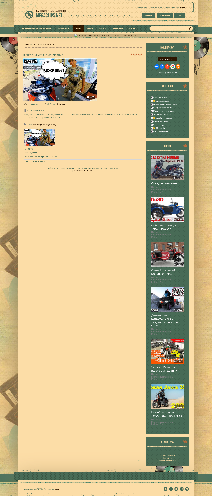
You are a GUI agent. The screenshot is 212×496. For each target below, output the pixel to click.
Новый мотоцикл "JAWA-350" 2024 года (166, 414)
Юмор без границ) (161, 131)
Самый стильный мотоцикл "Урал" (163, 272)
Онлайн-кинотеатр (164, 118)
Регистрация (165, 15)
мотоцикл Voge (50, 124)
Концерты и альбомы (162, 108)
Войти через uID (167, 59)
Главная (148, 15)
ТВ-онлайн (160, 128)
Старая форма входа (167, 72)
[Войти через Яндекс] (167, 66)
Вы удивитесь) (162, 101)
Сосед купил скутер (165, 183)
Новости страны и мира (163, 111)
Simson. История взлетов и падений (164, 369)
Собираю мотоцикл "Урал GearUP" (164, 226)
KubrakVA (61, 104)
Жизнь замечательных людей (165, 104)
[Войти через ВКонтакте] (156, 66)
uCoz (57, 489)
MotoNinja (37, 124)
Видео (36, 44)
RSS (189, 7)
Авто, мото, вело (49, 44)
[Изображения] (39, 137)
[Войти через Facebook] (162, 66)
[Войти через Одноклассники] (178, 66)
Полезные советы (160, 121)
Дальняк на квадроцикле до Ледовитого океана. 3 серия (166, 320)
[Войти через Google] (172, 66)
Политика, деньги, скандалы (165, 125)
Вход (179, 15)
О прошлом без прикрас (163, 114)
